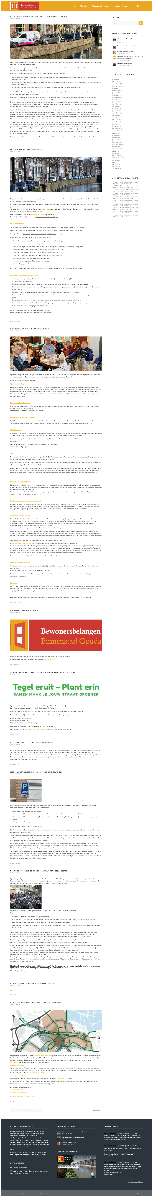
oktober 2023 (116, 106)
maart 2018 (115, 153)
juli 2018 (114, 151)
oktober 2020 (116, 131)
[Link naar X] (138, 6)
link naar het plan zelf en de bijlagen (46, 217)
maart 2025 (115, 88)
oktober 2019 (116, 138)
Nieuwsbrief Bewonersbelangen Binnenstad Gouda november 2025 (125, 190)
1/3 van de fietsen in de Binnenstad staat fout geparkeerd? (38, 871)
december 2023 (117, 104)
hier (30, 759)
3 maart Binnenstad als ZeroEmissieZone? (23, 1096)
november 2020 (117, 129)
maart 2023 (115, 108)
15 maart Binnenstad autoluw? (19, 1093)
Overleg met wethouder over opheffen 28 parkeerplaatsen (38, 16)
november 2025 (117, 86)
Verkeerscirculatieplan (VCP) (43, 1056)
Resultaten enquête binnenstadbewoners (128, 46)
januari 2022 (116, 120)
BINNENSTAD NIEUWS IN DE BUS (24, 610)
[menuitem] (75, 6)
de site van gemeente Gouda (36, 1072)
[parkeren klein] (56, 174)
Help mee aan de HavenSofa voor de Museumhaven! (76, 1132)
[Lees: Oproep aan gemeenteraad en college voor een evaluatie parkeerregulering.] (114, 57)
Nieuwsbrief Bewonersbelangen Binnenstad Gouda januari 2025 (126, 193)
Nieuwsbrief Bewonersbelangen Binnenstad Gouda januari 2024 (126, 208)
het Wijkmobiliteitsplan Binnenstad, (22, 543)
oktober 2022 (116, 115)
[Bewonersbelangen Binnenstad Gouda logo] (56, 635)
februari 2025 (116, 91)
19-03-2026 (134, 1162)
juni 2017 (115, 164)
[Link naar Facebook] (141, 6)
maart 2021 (115, 126)
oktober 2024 (116, 95)
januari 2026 (116, 82)
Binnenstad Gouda (110, 1133)
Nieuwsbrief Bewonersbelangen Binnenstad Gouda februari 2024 (126, 204)
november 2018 (117, 144)
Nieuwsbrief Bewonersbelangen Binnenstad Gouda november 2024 (125, 197)
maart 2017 (115, 169)
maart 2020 (115, 135)
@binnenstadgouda (123, 1133)
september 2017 (117, 158)
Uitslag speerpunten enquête (125, 51)
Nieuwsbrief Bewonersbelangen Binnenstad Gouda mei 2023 (126, 212)
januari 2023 (116, 111)
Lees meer (13, 990)
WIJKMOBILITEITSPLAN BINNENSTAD (26, 150)
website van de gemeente (38, 215)
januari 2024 (116, 102)
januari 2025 (116, 93)
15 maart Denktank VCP (17, 1089)
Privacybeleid (23, 1168)
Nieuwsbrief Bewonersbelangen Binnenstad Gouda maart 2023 (126, 215)
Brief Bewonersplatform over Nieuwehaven (31, 742)
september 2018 (117, 149)
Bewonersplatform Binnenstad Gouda (79, 1157)
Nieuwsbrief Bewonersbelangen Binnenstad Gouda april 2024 (126, 201)
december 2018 (117, 142)
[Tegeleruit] (56, 689)
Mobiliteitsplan (14, 1062)
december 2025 (117, 84)
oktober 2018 (116, 146)
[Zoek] (130, 6)
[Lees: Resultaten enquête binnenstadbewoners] (114, 47)
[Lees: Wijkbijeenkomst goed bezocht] (114, 64)
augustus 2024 (116, 97)
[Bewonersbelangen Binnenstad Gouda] (24, 6)
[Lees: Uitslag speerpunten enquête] (114, 52)
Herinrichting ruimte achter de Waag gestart (32, 984)
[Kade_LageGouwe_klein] (56, 41)
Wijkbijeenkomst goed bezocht (125, 63)
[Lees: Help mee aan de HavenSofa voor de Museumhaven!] (114, 40)
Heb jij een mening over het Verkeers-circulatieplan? (36, 1002)
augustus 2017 (116, 160)
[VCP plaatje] (56, 1031)
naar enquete (62, 967)
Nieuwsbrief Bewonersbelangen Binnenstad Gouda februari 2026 (126, 183)
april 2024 (115, 99)
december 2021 (117, 122)
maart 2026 (115, 79)
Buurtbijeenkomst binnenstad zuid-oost (30, 329)
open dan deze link (49, 660)
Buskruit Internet (68, 1193)
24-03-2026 (134, 1146)
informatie (21, 1084)
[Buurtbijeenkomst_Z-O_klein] (56, 353)
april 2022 (115, 117)
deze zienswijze (61, 1078)
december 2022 (117, 113)
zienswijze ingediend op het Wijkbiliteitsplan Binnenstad (39, 234)
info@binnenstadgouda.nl (35, 729)
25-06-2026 (134, 1133)
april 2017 (115, 167)
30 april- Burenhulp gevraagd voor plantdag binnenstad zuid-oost (42, 672)
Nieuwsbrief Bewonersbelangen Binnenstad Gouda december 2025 (126, 186)
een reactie (47, 209)
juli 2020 (114, 133)
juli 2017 (114, 162)
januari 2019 (116, 140)
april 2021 (115, 124)
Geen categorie (15, 18)
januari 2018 (116, 155)
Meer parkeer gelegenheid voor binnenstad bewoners (36, 772)
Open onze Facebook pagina (69, 1166)
